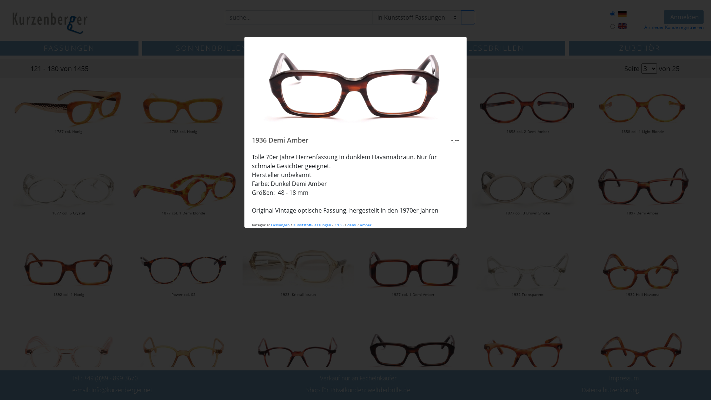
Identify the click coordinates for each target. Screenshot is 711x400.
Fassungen (280, 224)
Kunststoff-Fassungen (312, 224)
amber (365, 224)
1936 (339, 224)
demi (351, 224)
